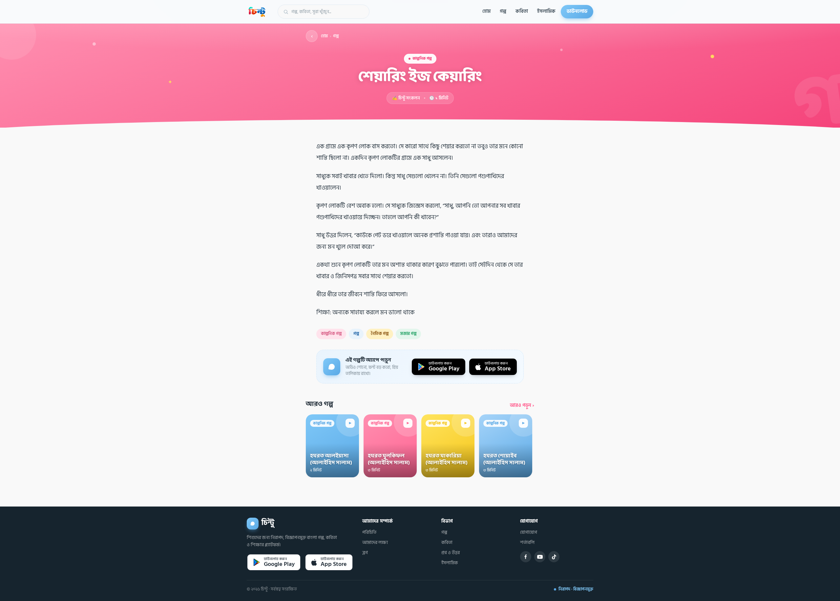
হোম (486, 11)
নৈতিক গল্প (379, 333)
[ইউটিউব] (539, 556)
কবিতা (521, 11)
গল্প (503, 11)
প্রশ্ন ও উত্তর (450, 552)
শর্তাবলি (527, 542)
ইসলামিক (546, 11)
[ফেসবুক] (525, 556)
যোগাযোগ (528, 532)
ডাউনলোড (577, 11)
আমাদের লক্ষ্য (375, 542)
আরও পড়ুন (522, 405)
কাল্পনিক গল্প (331, 333)
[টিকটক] (553, 556)
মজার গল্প (408, 333)
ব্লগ (365, 552)
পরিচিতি (369, 532)
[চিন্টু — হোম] (257, 12)
